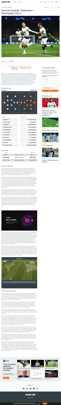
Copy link (47, 7)
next (36, 272)
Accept (45, 403)
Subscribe (50, 90)
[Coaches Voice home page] (6, 2)
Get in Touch (30, 397)
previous (2, 272)
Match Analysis (4, 7)
